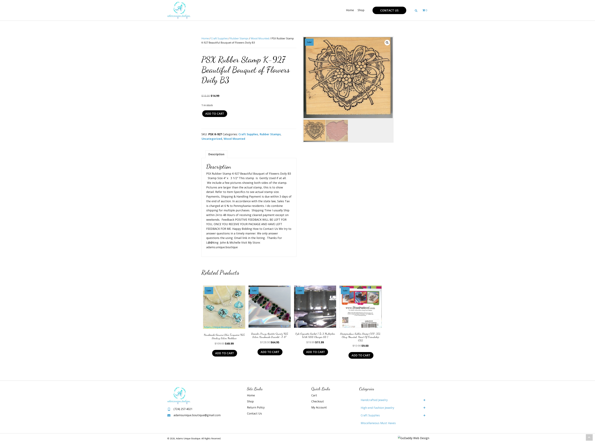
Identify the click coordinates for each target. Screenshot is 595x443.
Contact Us (254, 413)
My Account (319, 407)
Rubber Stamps (239, 38)
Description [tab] (216, 154)
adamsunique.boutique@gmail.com (197, 415)
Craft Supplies (219, 38)
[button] (389, 10)
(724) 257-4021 (183, 409)
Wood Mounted (260, 38)
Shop (250, 401)
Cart (314, 395)
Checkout (317, 401)
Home (205, 38)
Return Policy (256, 407)
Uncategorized (211, 139)
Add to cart (214, 113)
